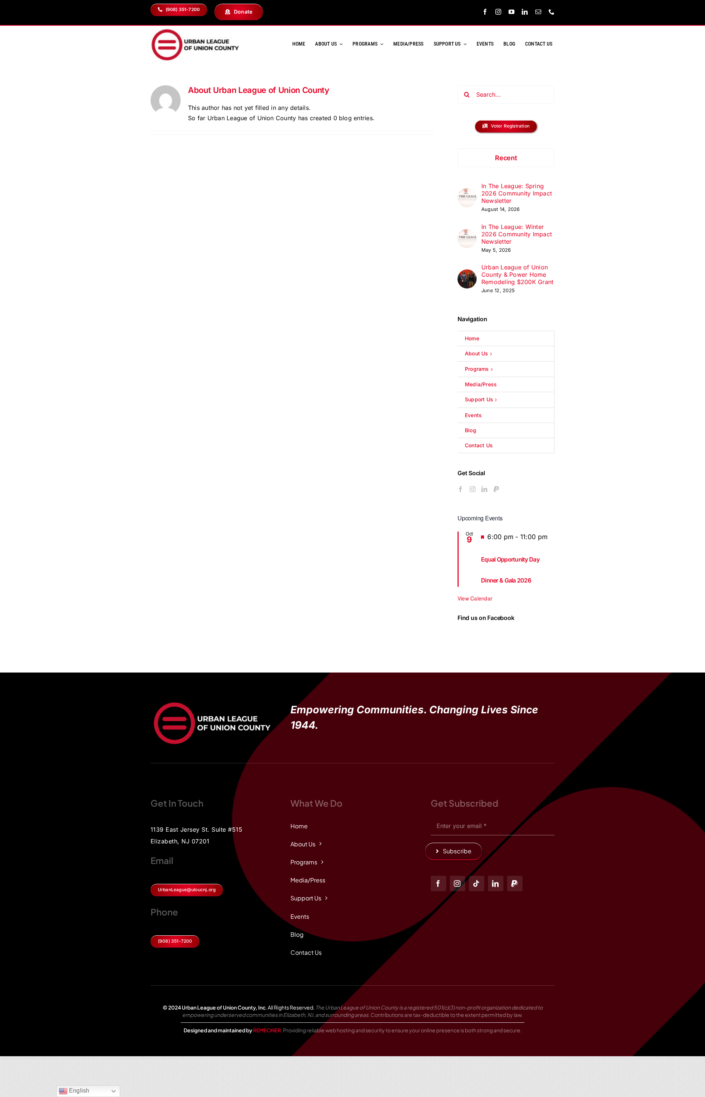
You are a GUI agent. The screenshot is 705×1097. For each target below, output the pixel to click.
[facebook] (485, 12)
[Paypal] (496, 489)
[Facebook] (460, 489)
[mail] (538, 12)
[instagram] (498, 12)
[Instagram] (473, 489)
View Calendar (475, 598)
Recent (506, 158)
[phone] (551, 12)
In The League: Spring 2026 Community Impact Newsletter (516, 193)
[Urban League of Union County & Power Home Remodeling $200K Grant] (467, 274)
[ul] (195, 28)
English (79, 1090)
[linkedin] (525, 12)
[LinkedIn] (484, 489)
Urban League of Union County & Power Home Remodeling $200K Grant (517, 275)
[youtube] (511, 12)
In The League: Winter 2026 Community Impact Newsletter (516, 234)
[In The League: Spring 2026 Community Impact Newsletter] (467, 193)
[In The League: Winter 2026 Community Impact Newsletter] (467, 233)
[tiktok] (476, 883)
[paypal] (515, 883)
